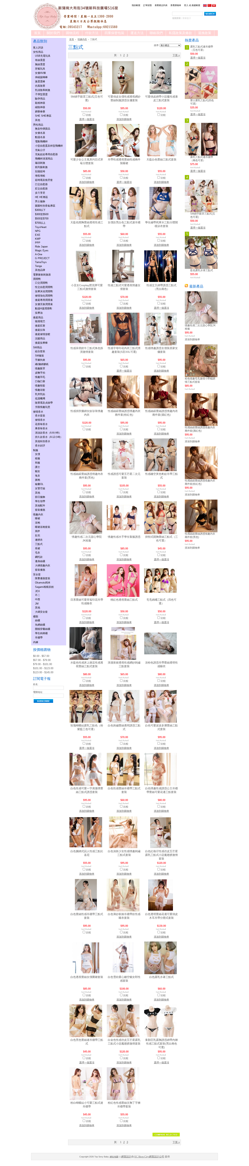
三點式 (39, 544)
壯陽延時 (40, 171)
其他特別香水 (42, 441)
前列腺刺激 (41, 167)
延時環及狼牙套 (44, 180)
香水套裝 (40, 415)
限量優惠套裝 (42, 578)
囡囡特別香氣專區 (45, 205)
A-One (38, 254)
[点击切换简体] (209, 6)
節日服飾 (40, 496)
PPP (37, 242)
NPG (37, 231)
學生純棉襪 (41, 633)
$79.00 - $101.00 (42, 664)
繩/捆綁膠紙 (41, 364)
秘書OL (39, 484)
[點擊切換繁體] (214, 6)
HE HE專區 (41, 197)
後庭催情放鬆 (42, 334)
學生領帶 (40, 501)
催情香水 (38, 411)
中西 (37, 599)
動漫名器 (40, 137)
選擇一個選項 (86, 119)
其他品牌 (40, 269)
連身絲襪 (40, 561)
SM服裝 (39, 355)
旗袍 (37, 479)
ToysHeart (40, 227)
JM (37, 603)
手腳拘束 (40, 359)
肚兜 (37, 535)
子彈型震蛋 (41, 94)
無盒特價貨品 (42, 128)
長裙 (37, 548)
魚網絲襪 (40, 624)
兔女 (37, 475)
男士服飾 (40, 201)
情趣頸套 (40, 385)
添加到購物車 (124, 119)
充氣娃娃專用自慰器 (46, 154)
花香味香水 (41, 424)
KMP (38, 238)
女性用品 (38, 51)
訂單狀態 (147, 5)
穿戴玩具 (40, 68)
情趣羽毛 (40, 377)
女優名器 (40, 132)
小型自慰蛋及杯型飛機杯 (49, 145)
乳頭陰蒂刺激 (42, 90)
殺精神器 (40, 102)
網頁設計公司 (156, 1156)
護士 (37, 467)
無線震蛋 (40, 64)
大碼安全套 (41, 611)
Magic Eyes (41, 250)
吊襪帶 (39, 637)
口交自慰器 (41, 184)
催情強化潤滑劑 (44, 295)
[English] (205, 6)
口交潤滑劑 (41, 282)
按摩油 (39, 312)
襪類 (35, 616)
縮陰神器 (40, 107)
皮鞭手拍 (40, 372)
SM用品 (37, 347)
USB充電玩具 (42, 55)
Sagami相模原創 (44, 586)
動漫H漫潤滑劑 (43, 308)
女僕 (37, 454)
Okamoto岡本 (42, 582)
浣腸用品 (40, 338)
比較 (88, 115)
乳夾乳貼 (40, 394)
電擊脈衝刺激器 (42, 274)
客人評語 (38, 47)
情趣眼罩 (40, 368)
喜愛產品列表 (161, 5)
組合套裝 (40, 351)
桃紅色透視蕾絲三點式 (124, 599)
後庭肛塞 (40, 325)
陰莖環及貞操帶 (44, 402)
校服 (37, 458)
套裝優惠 (40, 509)
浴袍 (37, 522)
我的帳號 (136, 5)
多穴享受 (40, 192)
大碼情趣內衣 (42, 565)
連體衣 (39, 539)
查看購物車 (175, 5)
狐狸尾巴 (40, 321)
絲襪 (37, 620)
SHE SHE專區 (43, 115)
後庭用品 (38, 317)
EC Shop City (141, 1156)
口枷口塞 (40, 381)
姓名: (35, 684)
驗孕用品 (40, 98)
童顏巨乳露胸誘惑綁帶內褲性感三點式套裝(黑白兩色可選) (161, 1043)
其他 (37, 120)
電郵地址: (38, 692)
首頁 (71, 39)
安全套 (37, 574)
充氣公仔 (40, 150)
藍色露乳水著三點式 (201, 270)
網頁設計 (126, 1156)
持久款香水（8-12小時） (49, 437)
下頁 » (176, 55)
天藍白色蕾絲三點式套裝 (161, 159)
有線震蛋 (40, 60)
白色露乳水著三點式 (161, 977)
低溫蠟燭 (40, 398)
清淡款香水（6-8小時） (48, 432)
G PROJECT (42, 258)
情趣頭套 (40, 389)
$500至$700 (41, 218)
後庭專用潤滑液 (44, 299)
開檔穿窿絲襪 (42, 628)
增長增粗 (40, 175)
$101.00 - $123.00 (43, 668)
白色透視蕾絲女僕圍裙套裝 (86, 977)
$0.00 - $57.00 (41, 656)
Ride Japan (41, 246)
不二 (37, 595)
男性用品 (38, 124)
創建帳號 (196, 5)
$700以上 (40, 222)
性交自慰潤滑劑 (44, 287)
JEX (37, 591)
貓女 (37, 471)
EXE (37, 234)
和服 (37, 462)
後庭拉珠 (40, 329)
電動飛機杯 (41, 141)
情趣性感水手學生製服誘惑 (124, 536)
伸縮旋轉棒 (41, 77)
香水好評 (40, 445)
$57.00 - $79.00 (42, 660)
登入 (186, 5)
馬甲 (37, 531)
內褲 (35, 642)
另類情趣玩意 (42, 407)
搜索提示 (186, 18)
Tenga (38, 266)
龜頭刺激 (40, 162)
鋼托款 (39, 556)
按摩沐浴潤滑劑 (44, 291)
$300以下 (40, 210)
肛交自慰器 (41, 188)
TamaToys (41, 262)
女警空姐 (40, 488)
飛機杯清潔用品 (44, 158)
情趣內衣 (38, 514)
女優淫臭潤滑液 (44, 304)
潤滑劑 (37, 278)
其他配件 (40, 505)
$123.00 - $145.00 (43, 672)
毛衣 (37, 552)
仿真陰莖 (40, 85)
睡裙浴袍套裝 (42, 526)
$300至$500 (41, 214)
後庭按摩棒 (41, 342)
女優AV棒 (40, 72)
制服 (35, 450)
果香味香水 (41, 428)
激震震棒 (40, 81)
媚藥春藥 (40, 111)
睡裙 (37, 518)
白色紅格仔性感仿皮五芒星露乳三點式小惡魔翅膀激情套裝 (161, 855)
